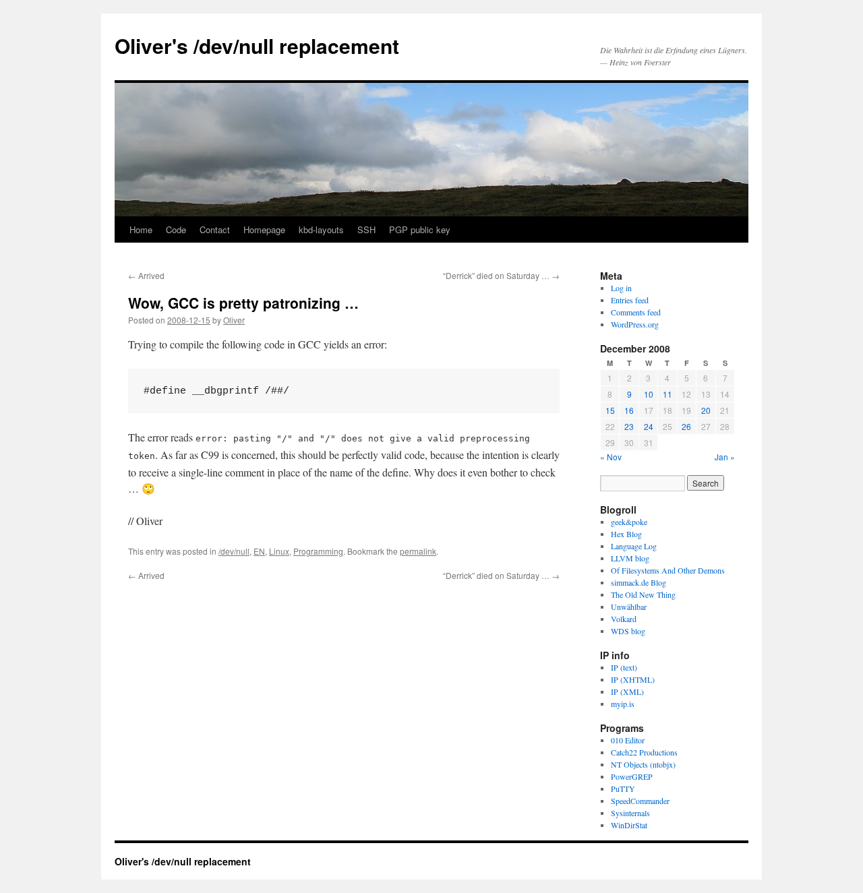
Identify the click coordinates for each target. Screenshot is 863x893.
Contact (215, 229)
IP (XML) (627, 691)
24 (648, 426)
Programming (318, 551)
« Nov (611, 456)
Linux (279, 551)
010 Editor (628, 740)
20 (706, 410)
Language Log (634, 546)
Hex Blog (626, 533)
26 (686, 426)
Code (176, 229)
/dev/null (233, 551)
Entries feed (630, 300)
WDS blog (628, 630)
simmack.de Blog (638, 582)
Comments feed (636, 312)
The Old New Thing (643, 594)
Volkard (623, 618)
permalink (418, 551)
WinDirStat (629, 825)
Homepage (264, 229)
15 (610, 410)
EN (259, 551)
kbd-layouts (321, 229)
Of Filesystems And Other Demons (668, 570)
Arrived (146, 275)
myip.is (622, 703)
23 (629, 426)
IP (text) (624, 667)
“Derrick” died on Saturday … (501, 275)
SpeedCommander (640, 800)
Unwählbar (629, 606)
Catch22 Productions (644, 752)
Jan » (725, 456)
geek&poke (629, 521)
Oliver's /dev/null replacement (257, 45)
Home (140, 229)
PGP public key (419, 229)
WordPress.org (635, 324)
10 (648, 394)
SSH (366, 229)
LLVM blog (630, 558)
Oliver (234, 320)
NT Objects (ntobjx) (643, 764)
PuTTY (623, 788)
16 (629, 410)
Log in (621, 287)
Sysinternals (630, 812)
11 (667, 394)
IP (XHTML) (633, 679)
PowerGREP (632, 776)
